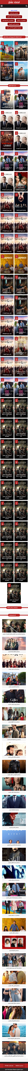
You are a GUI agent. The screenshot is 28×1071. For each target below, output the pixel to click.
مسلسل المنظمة (19, 1066)
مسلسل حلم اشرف (14, 13)
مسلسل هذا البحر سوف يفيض (14, 17)
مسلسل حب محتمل (21, 20)
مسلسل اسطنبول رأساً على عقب (14, 28)
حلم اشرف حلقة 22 (9, 1066)
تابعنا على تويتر (14, 10)
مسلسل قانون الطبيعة (14, 24)
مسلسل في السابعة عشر (7, 20)
